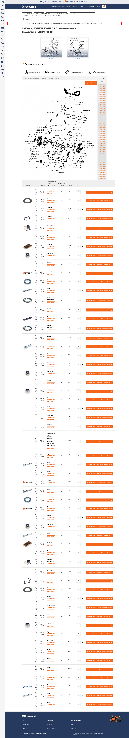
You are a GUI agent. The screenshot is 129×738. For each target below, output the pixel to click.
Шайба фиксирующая (51, 298)
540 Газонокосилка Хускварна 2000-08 (64, 13)
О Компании (26, 724)
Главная (25, 721)
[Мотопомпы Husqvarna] (2, 62)
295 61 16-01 (102, 139)
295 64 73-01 (102, 122)
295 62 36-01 (102, 143)
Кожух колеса (51, 354)
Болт (48, 345)
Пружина (49, 216)
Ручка (48, 702)
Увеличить (51, 58)
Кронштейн (50, 415)
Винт (48, 289)
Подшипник (50, 236)
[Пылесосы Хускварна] (2, 65)
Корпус (49, 454)
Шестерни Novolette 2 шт (51, 226)
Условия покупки (90, 6)
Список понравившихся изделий (77, 1)
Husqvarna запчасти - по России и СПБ (56, 12)
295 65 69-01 (102, 112)
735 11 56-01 (102, 100)
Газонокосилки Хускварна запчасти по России (82, 12)
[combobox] (64, 78)
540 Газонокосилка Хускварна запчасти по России (38, 13)
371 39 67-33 (102, 133)
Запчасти (54, 6)
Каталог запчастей (39, 12)
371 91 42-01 (102, 90)
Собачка (49, 245)
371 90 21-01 (102, 108)
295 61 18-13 (102, 145)
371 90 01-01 (102, 125)
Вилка (48, 407)
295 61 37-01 (102, 110)
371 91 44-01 (102, 87)
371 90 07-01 (102, 118)
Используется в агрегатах (51, 192)
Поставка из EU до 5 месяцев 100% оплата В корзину (99, 192)
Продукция (61, 6)
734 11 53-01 (102, 104)
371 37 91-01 (102, 96)
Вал (48, 363)
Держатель (50, 308)
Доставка (46, 2)
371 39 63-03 (102, 135)
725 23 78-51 (102, 106)
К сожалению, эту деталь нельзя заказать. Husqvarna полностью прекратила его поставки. (51, 439)
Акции (98, 6)
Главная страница (27, 12)
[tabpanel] (51, 48)
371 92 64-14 (102, 120)
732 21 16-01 (102, 98)
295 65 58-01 (102, 94)
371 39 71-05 (102, 129)
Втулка (49, 380)
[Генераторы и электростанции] (2, 54)
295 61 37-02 (102, 116)
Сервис (75, 6)
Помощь (81, 6)
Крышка (49, 667)
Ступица (49, 208)
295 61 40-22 (102, 137)
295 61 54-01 (102, 131)
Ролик (48, 317)
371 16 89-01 (102, 163)
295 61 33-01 (102, 88)
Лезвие (49, 480)
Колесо (49, 190)
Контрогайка (50, 253)
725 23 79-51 (102, 141)
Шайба (49, 199)
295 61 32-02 (102, 85)
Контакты (57, 2)
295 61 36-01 (102, 102)
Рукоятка (49, 398)
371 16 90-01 (102, 92)
